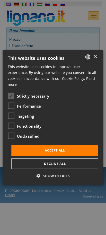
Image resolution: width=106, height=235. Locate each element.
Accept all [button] (55, 150)
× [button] (95, 57)
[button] (53, 176)
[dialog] (53, 117)
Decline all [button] (55, 163)
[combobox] (88, 56)
